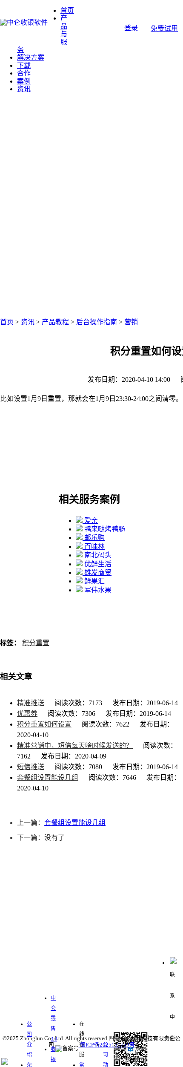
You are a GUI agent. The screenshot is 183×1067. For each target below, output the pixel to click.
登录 (131, 28)
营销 (131, 322)
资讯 (24, 88)
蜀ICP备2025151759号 (107, 1044)
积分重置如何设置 (44, 724)
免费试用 (164, 28)
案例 (24, 81)
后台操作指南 (96, 322)
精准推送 (30, 703)
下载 (24, 65)
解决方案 (30, 57)
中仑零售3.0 (54, 1018)
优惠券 (27, 713)
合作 (24, 73)
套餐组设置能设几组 (47, 777)
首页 (67, 10)
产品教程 (55, 322)
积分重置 (35, 642)
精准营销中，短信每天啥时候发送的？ (75, 745)
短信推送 (30, 766)
